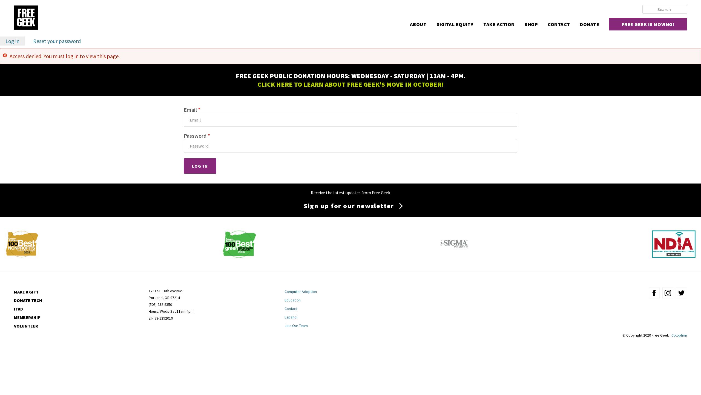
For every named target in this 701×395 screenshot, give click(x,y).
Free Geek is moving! (648, 24)
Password (195, 135)
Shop (531, 24)
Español (291, 317)
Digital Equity (455, 24)
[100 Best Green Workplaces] (239, 255)
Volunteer (26, 326)
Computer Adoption (301, 291)
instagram (667, 292)
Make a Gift (26, 292)
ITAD (18, 309)
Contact (559, 24)
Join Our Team (296, 325)
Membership (27, 317)
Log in (15, 42)
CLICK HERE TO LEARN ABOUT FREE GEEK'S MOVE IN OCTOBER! (350, 84)
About (418, 24)
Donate (589, 24)
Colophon (679, 335)
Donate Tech (28, 300)
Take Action (499, 24)
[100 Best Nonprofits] (22, 255)
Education (293, 300)
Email (190, 109)
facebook (654, 292)
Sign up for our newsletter (349, 206)
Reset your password (57, 41)
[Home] (26, 18)
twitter (681, 292)
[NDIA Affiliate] (674, 255)
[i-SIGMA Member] (454, 255)
